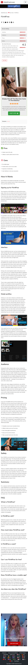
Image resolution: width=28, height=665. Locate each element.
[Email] (5, 22)
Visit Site (4, 60)
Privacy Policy (23, 653)
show (8, 121)
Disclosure (5, 654)
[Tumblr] (9, 22)
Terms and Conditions (13, 653)
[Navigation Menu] (25, 2)
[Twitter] (3, 22)
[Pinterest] (7, 22)
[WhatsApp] (13, 22)
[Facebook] (1, 22)
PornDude (16, 661)
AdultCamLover (4, 12)
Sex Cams (11, 12)
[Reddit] (11, 22)
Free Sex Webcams (13, 6)
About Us (4, 653)
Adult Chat (12, 654)
